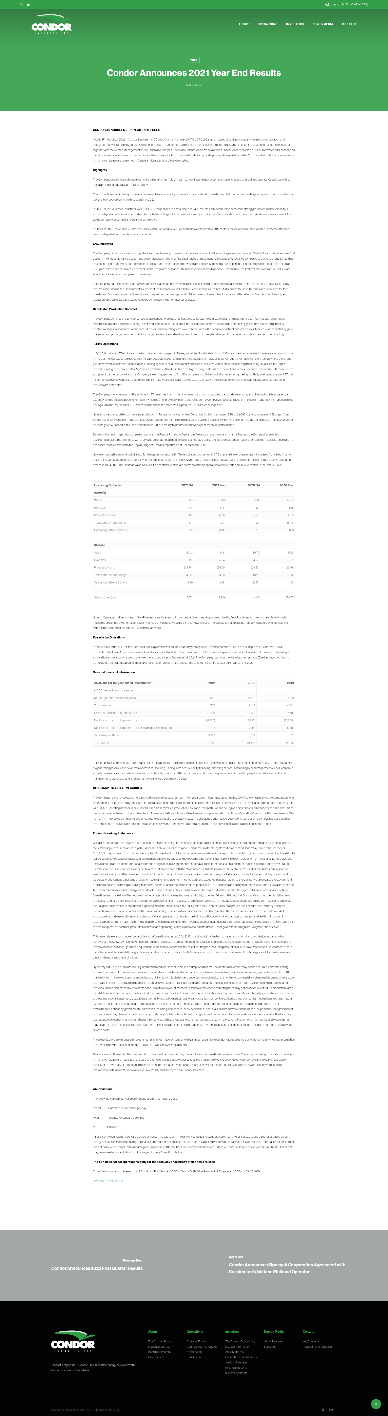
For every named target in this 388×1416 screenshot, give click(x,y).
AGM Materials (234, 1352)
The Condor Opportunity (240, 1341)
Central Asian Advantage (202, 1346)
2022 (194, 60)
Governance (155, 1357)
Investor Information (237, 1346)
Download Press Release (108, 1181)
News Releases (273, 1341)
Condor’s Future (197, 1341)
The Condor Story (159, 1341)
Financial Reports (236, 1368)
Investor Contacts (236, 1373)
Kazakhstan (194, 1352)
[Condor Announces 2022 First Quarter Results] (97, 1265)
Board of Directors (159, 1352)
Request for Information (317, 1346)
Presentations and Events (241, 1357)
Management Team (160, 1346)
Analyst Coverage (236, 1362)
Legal (115, 1410)
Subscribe (270, 1346)
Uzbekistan (194, 1357)
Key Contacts (311, 1341)
